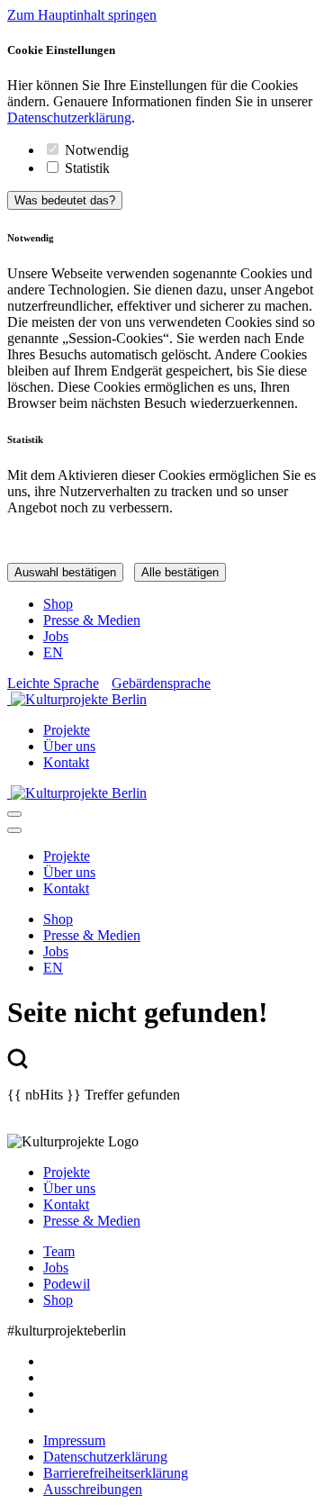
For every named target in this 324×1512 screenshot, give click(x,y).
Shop (58, 603)
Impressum (74, 1440)
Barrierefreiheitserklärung (115, 1472)
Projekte (66, 730)
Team (59, 1251)
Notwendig (97, 150)
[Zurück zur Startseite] (162, 700)
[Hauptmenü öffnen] (14, 814)
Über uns (69, 746)
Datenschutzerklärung (69, 117)
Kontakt (66, 762)
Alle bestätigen (180, 572)
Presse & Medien (91, 620)
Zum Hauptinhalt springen (82, 15)
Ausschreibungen (92, 1489)
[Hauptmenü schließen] (14, 830)
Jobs (55, 636)
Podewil (66, 1283)
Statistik (87, 168)
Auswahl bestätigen (65, 572)
